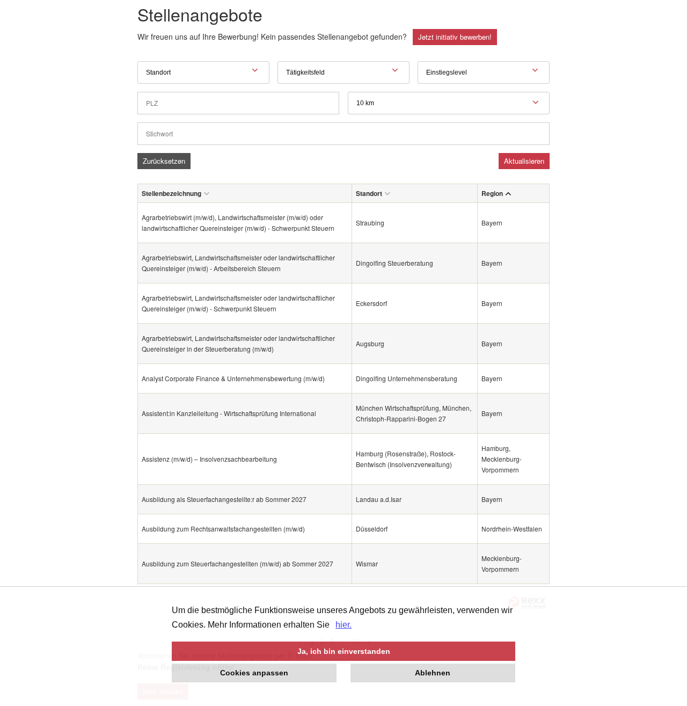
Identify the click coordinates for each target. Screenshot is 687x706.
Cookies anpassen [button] (254, 672)
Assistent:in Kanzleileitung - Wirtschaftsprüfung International (229, 413)
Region (492, 193)
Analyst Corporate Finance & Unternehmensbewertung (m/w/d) (233, 378)
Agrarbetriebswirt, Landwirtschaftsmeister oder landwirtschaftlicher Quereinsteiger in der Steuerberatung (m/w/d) (238, 343)
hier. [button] (343, 624)
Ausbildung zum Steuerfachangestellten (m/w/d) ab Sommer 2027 (237, 563)
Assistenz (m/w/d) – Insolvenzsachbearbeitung (209, 458)
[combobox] (449, 103)
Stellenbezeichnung (171, 193)
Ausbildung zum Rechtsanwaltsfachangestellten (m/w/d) (223, 528)
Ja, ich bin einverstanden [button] (343, 651)
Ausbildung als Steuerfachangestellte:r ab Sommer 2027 (224, 499)
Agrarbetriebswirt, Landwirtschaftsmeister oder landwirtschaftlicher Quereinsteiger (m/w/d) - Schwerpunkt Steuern (238, 303)
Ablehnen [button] (432, 672)
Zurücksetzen (164, 161)
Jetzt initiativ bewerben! (455, 37)
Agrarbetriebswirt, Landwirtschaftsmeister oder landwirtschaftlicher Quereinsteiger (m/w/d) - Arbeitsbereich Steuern (238, 263)
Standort (369, 193)
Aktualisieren (524, 161)
